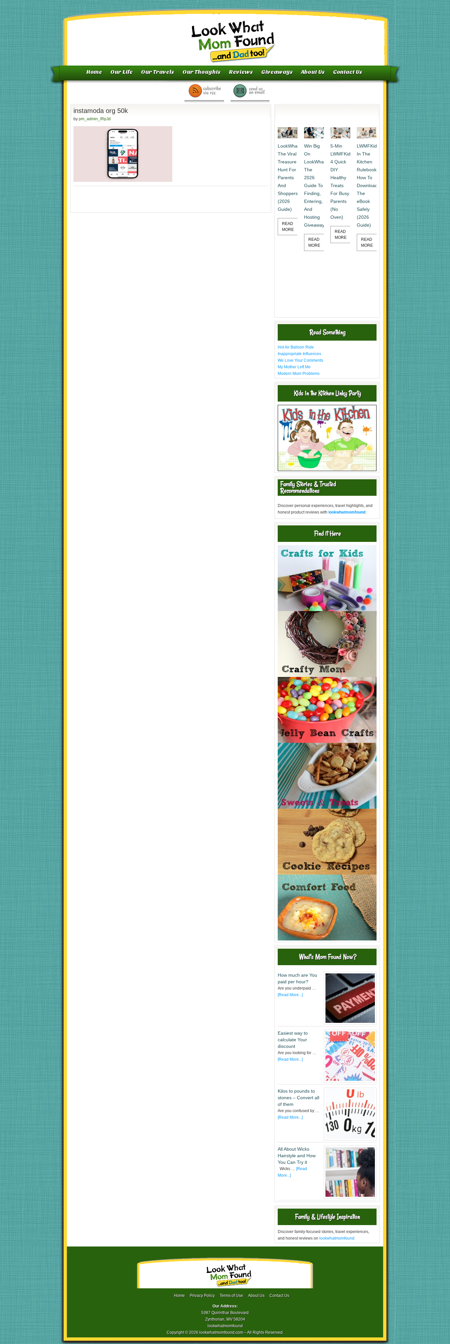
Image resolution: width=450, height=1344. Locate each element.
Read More (288, 226)
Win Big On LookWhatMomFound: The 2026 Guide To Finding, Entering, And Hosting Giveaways (314, 185)
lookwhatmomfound (336, 1238)
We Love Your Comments (300, 360)
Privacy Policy (202, 1295)
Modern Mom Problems (299, 373)
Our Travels (157, 72)
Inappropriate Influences (299, 353)
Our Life (121, 72)
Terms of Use (231, 1295)
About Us (313, 72)
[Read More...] (290, 995)
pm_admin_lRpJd (95, 119)
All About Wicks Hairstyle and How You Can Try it (297, 1155)
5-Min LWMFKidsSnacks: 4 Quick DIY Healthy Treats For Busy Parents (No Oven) (340, 181)
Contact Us (347, 72)
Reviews (241, 72)
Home (94, 72)
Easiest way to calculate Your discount (293, 1039)
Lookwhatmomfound (225, 34)
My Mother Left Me (294, 367)
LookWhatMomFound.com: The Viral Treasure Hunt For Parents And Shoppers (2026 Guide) (287, 177)
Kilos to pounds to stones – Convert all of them (298, 1097)
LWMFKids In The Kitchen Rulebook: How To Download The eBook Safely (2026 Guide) (367, 185)
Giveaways (277, 72)
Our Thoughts (202, 72)
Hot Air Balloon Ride (296, 347)
